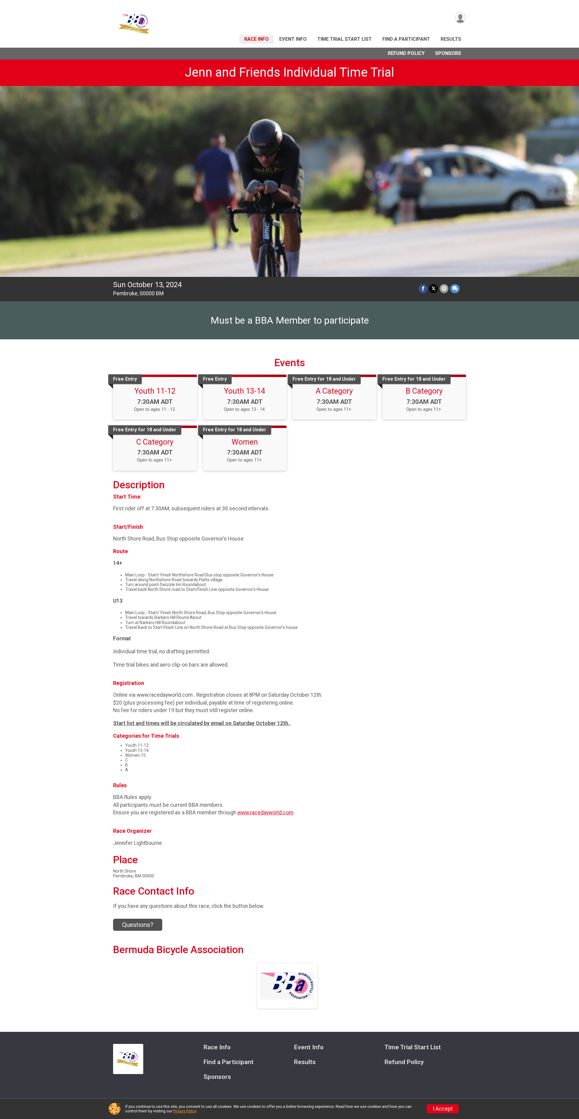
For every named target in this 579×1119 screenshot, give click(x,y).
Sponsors (448, 53)
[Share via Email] (444, 288)
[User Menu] (460, 17)
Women (245, 441)
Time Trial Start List (344, 39)
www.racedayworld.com (265, 813)
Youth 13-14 (244, 390)
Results (451, 39)
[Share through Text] (455, 288)
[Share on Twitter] (433, 288)
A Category (334, 390)
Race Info (256, 39)
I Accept (443, 1109)
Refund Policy (406, 53)
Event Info (293, 39)
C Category (154, 441)
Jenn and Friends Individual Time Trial (289, 72)
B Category (424, 390)
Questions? (137, 924)
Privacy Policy (184, 1111)
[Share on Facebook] (423, 288)
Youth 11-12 (155, 390)
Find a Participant (406, 39)
